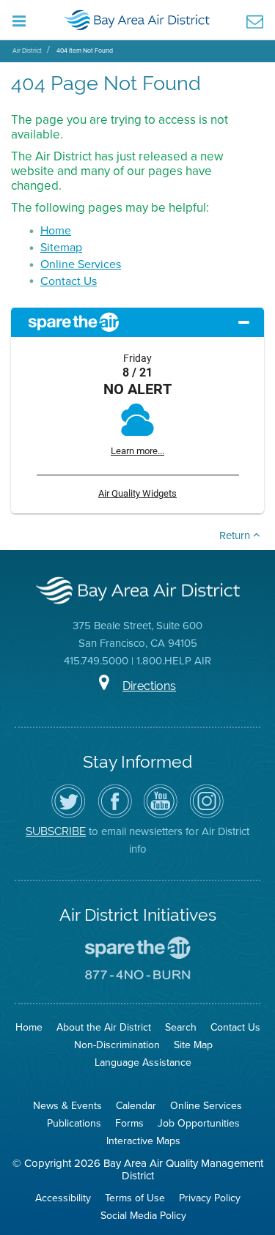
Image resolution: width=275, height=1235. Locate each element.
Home (55, 230)
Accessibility (63, 1197)
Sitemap (61, 247)
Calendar (136, 1105)
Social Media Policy (143, 1215)
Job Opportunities (199, 1123)
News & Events (67, 1105)
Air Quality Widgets (137, 493)
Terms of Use (135, 1197)
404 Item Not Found (84, 50)
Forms (129, 1123)
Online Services (80, 264)
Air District (27, 50)
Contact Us (68, 280)
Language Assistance (143, 1062)
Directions (149, 686)
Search (181, 1027)
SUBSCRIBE (56, 831)
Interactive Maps (143, 1140)
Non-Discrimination (117, 1044)
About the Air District (103, 1027)
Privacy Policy (210, 1197)
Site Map (193, 1044)
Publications (74, 1123)
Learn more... (137, 451)
